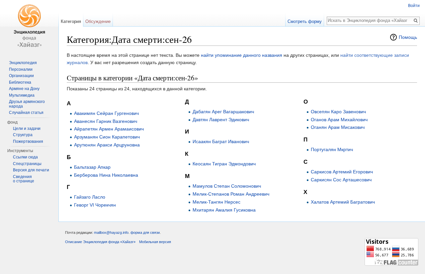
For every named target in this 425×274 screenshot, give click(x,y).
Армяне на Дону (24, 88)
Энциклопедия (23, 62)
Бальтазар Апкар (92, 167)
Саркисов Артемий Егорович (342, 171)
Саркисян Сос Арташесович (341, 179)
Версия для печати (31, 170)
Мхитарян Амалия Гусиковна (224, 210)
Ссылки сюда (25, 157)
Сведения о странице (23, 179)
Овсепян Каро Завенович (338, 111)
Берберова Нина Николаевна (106, 175)
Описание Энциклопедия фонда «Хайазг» (100, 242)
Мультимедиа (22, 95)
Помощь (408, 37)
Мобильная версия (155, 242)
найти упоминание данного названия (241, 55)
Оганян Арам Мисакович (338, 127)
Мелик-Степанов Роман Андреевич (231, 194)
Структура (23, 135)
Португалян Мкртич (332, 149)
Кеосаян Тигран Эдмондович (224, 163)
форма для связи (145, 232)
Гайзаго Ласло (89, 197)
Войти (414, 5)
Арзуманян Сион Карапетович (107, 136)
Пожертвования (28, 141)
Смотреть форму (305, 21)
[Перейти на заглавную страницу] (29, 26)
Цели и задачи (27, 128)
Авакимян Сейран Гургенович (106, 113)
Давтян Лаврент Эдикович (221, 119)
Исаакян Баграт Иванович (221, 141)
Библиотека (20, 82)
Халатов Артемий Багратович (343, 202)
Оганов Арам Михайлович (339, 119)
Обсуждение (98, 21)
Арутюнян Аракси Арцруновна (107, 144)
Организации (21, 75)
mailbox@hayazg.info (111, 232)
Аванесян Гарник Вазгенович (105, 121)
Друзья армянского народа (27, 104)
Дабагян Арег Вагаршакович (223, 111)
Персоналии (21, 69)
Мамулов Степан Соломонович (227, 186)
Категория (71, 21)
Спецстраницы (27, 163)
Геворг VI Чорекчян (95, 205)
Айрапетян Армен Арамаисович (109, 129)
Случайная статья (26, 112)
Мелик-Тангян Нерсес (216, 202)
